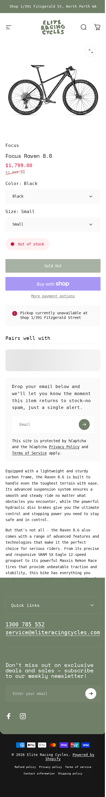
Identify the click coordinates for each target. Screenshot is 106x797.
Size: (20, 211)
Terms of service (76, 781)
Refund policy (23, 781)
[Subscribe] (84, 424)
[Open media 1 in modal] (90, 51)
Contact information (37, 788)
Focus (12, 145)
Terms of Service (29, 453)
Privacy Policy (64, 447)
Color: (21, 183)
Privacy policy (48, 781)
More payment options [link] (53, 296)
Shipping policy (68, 788)
